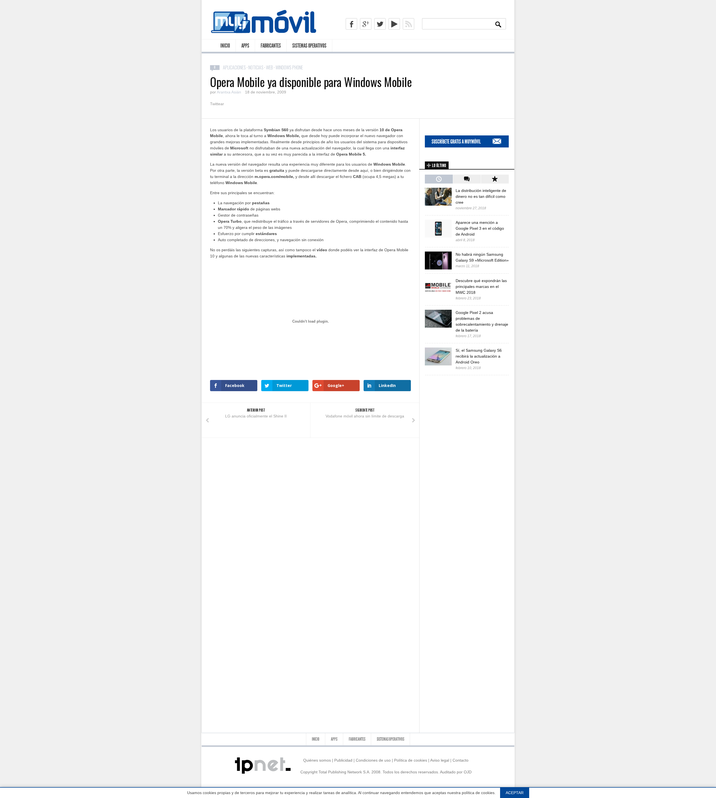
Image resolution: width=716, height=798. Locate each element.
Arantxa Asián (229, 92)
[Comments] (467, 179)
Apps (245, 45)
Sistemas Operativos (309, 45)
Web (269, 67)
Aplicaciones (234, 67)
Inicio (225, 45)
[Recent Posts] (439, 179)
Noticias (255, 67)
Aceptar (515, 792)
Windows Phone (289, 67)
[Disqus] (310, 508)
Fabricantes (271, 45)
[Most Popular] (495, 179)
